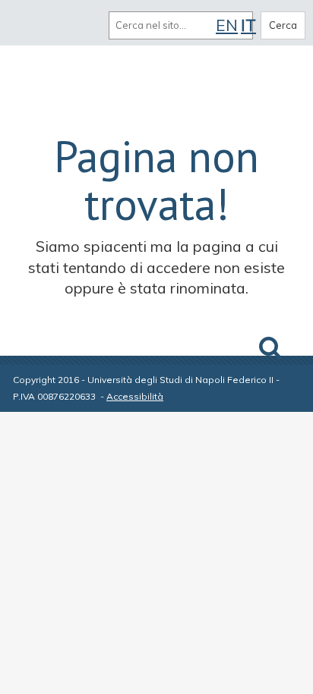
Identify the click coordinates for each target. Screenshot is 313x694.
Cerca (283, 25)
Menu (29, 25)
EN (227, 25)
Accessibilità (134, 396)
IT (248, 25)
